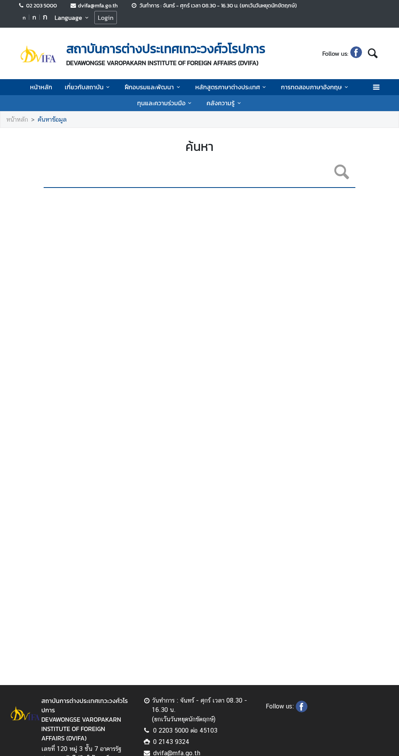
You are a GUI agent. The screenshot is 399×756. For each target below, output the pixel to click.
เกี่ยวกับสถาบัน (84, 87)
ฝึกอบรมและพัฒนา (149, 87)
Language (68, 17)
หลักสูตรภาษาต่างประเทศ (227, 87)
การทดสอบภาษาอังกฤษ (311, 87)
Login (105, 17)
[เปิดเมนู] (376, 87)
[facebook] (356, 53)
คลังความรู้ (221, 103)
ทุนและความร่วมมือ (161, 103)
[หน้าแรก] (38, 54)
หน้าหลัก (41, 87)
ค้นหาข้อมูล (52, 119)
